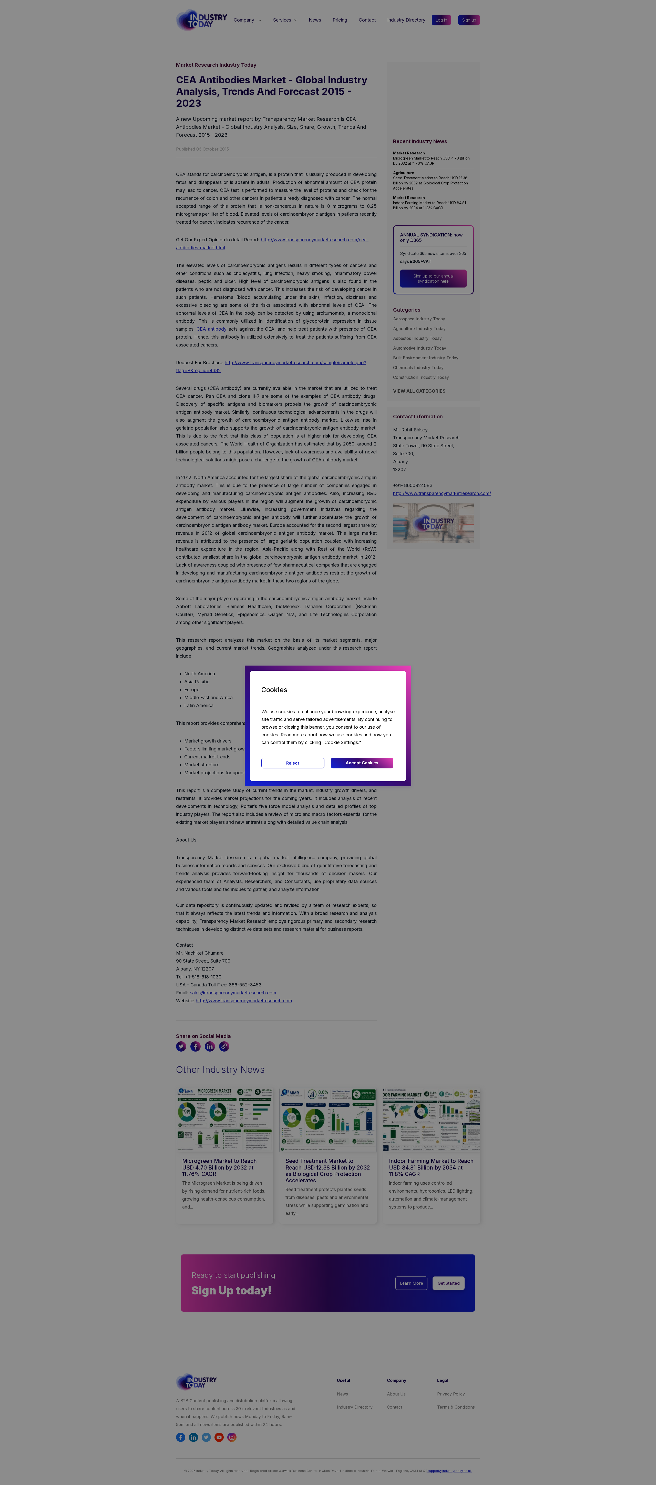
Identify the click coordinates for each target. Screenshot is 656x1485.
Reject (292, 763)
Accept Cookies (362, 762)
